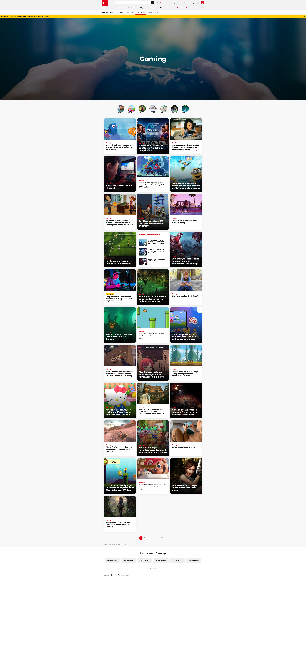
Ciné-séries (120, 12)
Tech (127, 12)
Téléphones (143, 8)
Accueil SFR (105, 3)
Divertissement (141, 12)
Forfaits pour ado (182, 8)
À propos (121, 575)
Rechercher (152, 2)
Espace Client (202, 3)
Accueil (112, 12)
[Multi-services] (186, 136)
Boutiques (187, 3)
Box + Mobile (153, 8)
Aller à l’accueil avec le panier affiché (193, 2)
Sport (132, 12)
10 (158, 538)
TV (173, 8)
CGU (114, 575)
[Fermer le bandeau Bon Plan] (304, 16)
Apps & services (161, 3)
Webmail (198, 2)
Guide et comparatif (153, 12)
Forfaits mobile (132, 8)
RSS (127, 575)
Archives (107, 575)
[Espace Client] (202, 3)
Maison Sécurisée (164, 8)
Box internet (122, 8)
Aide (181, 3)
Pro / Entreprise (173, 3)
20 (162, 538)
